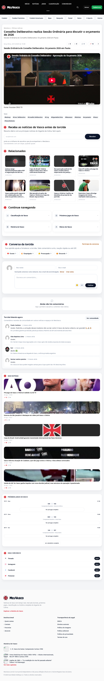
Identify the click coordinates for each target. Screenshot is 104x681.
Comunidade (66, 4)
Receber (92, 136)
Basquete (59, 18)
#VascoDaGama (10, 121)
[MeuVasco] (11, 7)
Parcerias (8, 628)
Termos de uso (62, 637)
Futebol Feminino (18, 18)
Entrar (87, 7)
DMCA (59, 621)
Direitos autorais (63, 624)
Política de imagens (64, 628)
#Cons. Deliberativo (19, 117)
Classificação (54, 4)
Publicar (90, 285)
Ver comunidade (93, 318)
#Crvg (47, 117)
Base (49, 18)
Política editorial (63, 631)
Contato (7, 624)
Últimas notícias (17, 28)
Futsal (70, 18)
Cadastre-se (97, 7)
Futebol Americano (36, 18)
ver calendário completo (52, 543)
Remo (79, 18)
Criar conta (70, 272)
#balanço (8, 117)
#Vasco (95, 117)
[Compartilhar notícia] (98, 44)
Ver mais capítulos (10, 665)
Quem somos (9, 621)
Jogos (44, 4)
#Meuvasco (68, 117)
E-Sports (89, 18)
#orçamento (87, 117)
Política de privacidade (65, 634)
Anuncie (7, 631)
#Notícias (78, 117)
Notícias (35, 4)
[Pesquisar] (77, 7)
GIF (82, 285)
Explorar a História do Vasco (13, 611)
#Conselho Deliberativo (35, 117)
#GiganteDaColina (57, 117)
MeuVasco (7, 28)
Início (27, 4)
